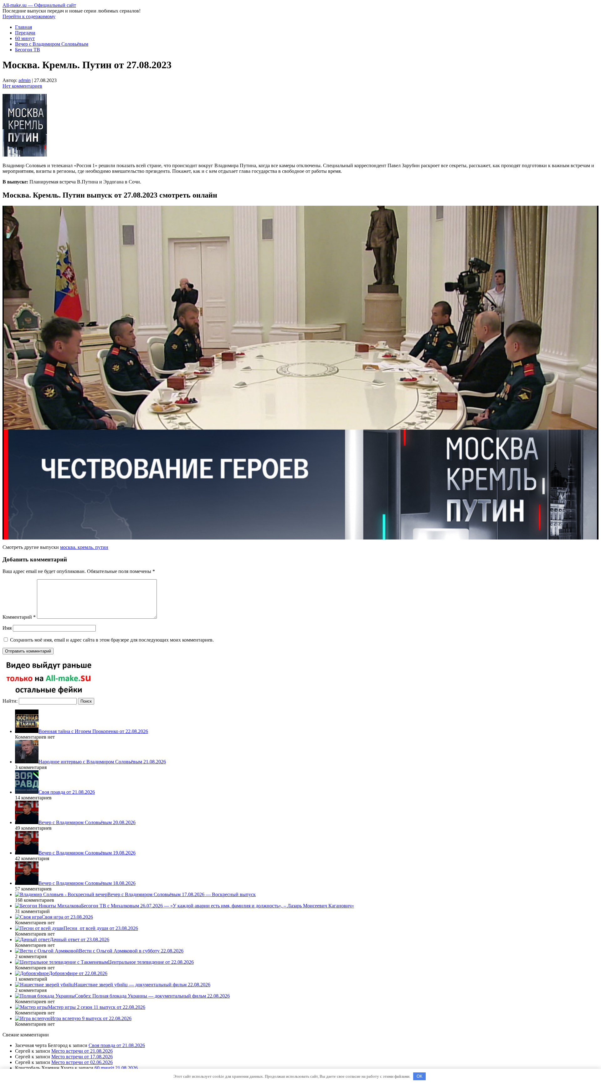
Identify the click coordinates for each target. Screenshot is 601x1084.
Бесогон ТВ (27, 49)
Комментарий (19, 617)
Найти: (10, 701)
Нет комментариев (22, 86)
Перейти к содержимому (29, 16)
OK (420, 1076)
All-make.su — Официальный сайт (39, 5)
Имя (7, 628)
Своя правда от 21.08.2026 (117, 1045)
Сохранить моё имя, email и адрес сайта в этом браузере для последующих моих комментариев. (112, 640)
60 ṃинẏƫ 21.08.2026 (116, 1068)
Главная (23, 27)
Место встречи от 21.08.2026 (82, 1051)
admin (24, 80)
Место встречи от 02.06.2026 (82, 1062)
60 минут (25, 38)
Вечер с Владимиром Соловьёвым (51, 44)
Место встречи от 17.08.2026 (82, 1056)
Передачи (25, 32)
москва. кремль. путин (84, 547)
